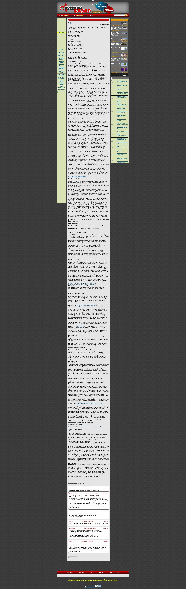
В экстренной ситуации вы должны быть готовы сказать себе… (122, 142)
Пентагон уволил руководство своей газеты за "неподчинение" (115, 34)
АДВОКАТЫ (61, 35)
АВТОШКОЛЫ (61, 74)
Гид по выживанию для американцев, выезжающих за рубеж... (122, 124)
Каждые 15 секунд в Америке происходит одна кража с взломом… (122, 93)
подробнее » (125, 25)
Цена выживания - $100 (122, 81)
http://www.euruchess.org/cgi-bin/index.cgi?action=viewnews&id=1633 (83, 306)
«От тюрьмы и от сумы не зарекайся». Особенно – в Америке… (122, 88)
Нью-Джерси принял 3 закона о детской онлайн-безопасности (116, 59)
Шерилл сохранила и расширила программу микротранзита (116, 28)
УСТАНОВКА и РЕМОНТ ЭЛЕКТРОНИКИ (61, 68)
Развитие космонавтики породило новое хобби (116, 44)
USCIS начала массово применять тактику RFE (116, 55)
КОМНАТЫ (61, 81)
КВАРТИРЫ (61, 83)
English (66, 15)
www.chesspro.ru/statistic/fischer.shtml (77, 176)
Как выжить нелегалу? (122, 96)
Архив (91, 15)
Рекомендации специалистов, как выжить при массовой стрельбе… (122, 119)
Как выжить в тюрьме (122, 85)
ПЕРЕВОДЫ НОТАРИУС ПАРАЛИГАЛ (61, 61)
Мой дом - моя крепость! (122, 90)
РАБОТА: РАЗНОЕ (61, 55)
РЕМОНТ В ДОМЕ (61, 65)
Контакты (86, 15)
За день (115, 75)
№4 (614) (70, 24)
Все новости (119, 73)
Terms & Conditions (114, 572)
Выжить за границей (121, 121)
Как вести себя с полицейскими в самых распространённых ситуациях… (122, 149)
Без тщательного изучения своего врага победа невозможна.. (122, 112)
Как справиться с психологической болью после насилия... (122, 155)
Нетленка (81, 572)
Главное (61, 15)
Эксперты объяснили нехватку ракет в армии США (116, 23)
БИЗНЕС (61, 86)
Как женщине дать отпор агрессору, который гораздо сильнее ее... (122, 105)
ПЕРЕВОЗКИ (61, 64)
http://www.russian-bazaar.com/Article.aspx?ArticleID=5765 (82, 284)
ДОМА (61, 84)
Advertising (79, 15)
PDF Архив (61, 32)
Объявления (72, 15)
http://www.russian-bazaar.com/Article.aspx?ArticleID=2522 (91, 403)
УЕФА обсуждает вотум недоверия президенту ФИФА (116, 70)
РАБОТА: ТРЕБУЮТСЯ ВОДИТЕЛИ (61, 51)
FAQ (91, 572)
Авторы (101, 572)
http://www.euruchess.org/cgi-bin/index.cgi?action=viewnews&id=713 (84, 426)
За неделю (124, 75)
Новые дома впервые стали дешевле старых (116, 39)
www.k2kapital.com (80, 326)
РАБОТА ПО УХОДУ (61, 53)
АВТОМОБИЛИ (61, 87)
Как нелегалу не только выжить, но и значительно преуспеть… (122, 99)
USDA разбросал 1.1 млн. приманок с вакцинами (115, 64)
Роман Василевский (104, 24)
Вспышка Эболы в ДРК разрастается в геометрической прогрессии (116, 49)
